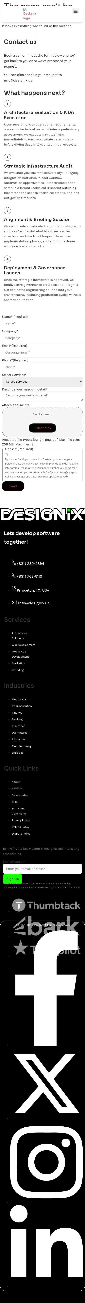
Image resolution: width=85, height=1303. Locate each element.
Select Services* (14, 374)
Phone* (15, 360)
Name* (15, 316)
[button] (75, 11)
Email (15, 861)
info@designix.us (18, 80)
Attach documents (15, 405)
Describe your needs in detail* (24, 389)
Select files (42, 428)
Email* (14, 345)
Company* (10, 331)
